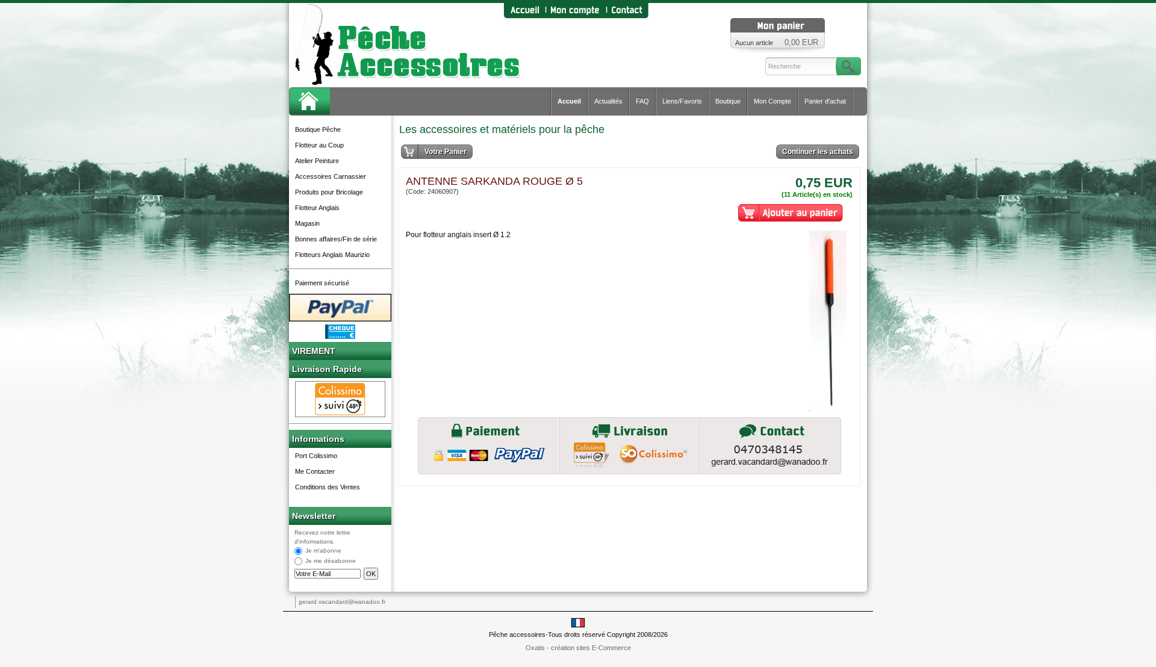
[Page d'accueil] (524, 10)
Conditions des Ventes (327, 487)
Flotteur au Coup (319, 145)
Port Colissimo (316, 455)
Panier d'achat (825, 101)
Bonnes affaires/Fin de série (336, 239)
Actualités (608, 101)
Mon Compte (772, 101)
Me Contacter (315, 471)
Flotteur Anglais (317, 207)
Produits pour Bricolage (329, 192)
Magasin (307, 223)
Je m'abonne (323, 551)
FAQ (642, 101)
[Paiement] (488, 445)
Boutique (728, 101)
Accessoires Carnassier (330, 176)
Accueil (569, 101)
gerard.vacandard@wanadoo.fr (342, 601)
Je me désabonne (330, 561)
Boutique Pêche (318, 129)
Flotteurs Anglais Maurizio (332, 254)
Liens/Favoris (682, 101)
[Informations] (769, 445)
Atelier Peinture (317, 160)
